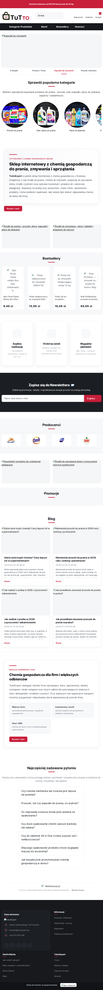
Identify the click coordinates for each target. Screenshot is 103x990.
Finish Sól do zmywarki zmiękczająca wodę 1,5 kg (64, 298)
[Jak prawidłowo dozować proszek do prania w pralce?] (77, 602)
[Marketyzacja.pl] (51, 886)
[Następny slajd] (95, 50)
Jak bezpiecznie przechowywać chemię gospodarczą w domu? (45, 861)
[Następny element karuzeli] (100, 440)
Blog (5, 976)
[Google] (30, 945)
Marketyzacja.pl (78, 890)
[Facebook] (6, 945)
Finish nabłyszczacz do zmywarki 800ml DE (38, 298)
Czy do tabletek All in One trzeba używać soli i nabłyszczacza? (49, 837)
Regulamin (58, 928)
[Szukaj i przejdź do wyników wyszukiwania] (60, 16)
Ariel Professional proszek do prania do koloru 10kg (89, 298)
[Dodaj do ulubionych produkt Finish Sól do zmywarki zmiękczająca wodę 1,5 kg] (71, 271)
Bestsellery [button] (51, 258)
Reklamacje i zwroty (63, 923)
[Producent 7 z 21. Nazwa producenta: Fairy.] (62, 440)
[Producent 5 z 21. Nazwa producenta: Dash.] (11, 440)
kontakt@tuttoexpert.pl (19, 930)
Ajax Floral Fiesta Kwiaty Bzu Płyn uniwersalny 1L (11, 298)
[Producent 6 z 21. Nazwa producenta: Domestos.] (36, 440)
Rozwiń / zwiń (13, 209)
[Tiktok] (24, 945)
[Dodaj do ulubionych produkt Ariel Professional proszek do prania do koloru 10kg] (96, 271)
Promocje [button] (51, 493)
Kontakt (57, 976)
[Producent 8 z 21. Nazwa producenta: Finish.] (87, 440)
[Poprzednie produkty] (7, 277)
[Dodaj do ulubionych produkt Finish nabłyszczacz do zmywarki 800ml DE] (45, 271)
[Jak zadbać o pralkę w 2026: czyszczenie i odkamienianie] (26, 602)
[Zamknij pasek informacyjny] (100, 4)
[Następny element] (97, 117)
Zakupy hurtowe (61, 971)
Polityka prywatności (63, 934)
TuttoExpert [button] (59, 954)
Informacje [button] (59, 912)
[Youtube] (18, 945)
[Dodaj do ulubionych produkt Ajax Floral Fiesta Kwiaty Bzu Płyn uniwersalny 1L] (19, 271)
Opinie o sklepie (61, 965)
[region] (51, 118)
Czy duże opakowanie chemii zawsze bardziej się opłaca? (48, 825)
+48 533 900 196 (17, 935)
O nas (56, 960)
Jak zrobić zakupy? (11, 960)
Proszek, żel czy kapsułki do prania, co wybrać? (49, 803)
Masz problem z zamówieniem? (16, 965)
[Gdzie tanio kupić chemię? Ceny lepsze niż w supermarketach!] (26, 540)
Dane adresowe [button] (11, 914)
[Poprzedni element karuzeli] (3, 440)
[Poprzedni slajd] (7, 50)
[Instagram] (12, 945)
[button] (45, 26)
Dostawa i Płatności (63, 918)
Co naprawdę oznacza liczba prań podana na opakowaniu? (48, 814)
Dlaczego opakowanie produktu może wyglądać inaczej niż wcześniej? (50, 849)
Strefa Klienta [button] (9, 954)
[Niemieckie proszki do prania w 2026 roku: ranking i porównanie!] (77, 540)
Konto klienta (8, 971)
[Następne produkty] (95, 277)
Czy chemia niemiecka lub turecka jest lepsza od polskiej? (48, 793)
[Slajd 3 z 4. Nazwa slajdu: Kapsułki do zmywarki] (51, 50)
